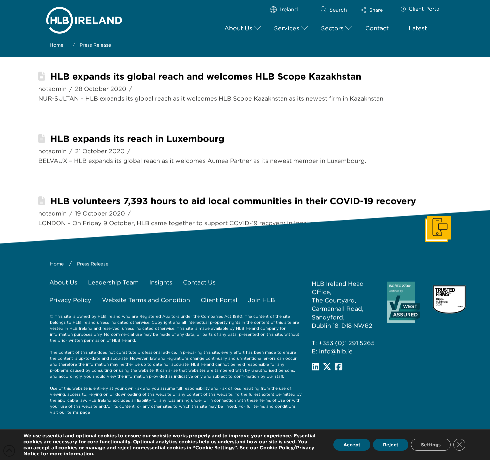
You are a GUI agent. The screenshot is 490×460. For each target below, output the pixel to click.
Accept (351, 444)
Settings (431, 444)
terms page (78, 412)
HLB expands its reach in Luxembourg (137, 138)
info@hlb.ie (336, 351)
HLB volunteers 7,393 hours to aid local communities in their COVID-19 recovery (233, 201)
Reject (390, 444)
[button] (377, 10)
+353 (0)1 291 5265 (347, 342)
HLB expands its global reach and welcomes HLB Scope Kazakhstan (205, 76)
